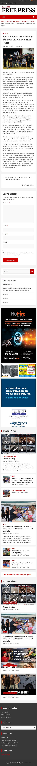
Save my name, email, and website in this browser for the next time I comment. (18, 254)
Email (5, 234)
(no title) (5, 294)
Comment (6, 203)
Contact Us (4, 712)
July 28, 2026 (7, 461)
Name (5, 226)
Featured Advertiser (26, 185)
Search (32, 271)
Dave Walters (18, 46)
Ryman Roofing (7, 284)
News (13, 476)
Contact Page (5, 755)
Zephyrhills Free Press (24, 763)
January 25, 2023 (8, 46)
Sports (5, 33)
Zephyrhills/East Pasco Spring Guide (20, 552)
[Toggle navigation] (3, 17)
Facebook (4, 738)
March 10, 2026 (16, 555)
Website (5, 242)
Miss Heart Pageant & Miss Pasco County (22, 564)
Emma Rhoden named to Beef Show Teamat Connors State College (18, 178)
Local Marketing (6, 717)
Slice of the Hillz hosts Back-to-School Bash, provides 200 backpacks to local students (23, 480)
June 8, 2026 (16, 492)
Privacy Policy (5, 715)
